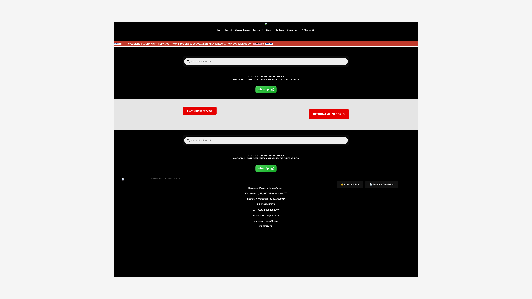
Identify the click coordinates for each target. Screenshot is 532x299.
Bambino (256, 30)
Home (219, 30)
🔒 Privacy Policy (350, 184)
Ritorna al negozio (329, 114)
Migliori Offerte (242, 30)
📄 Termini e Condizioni (381, 184)
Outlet (269, 30)
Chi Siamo (279, 30)
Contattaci (292, 30)
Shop (226, 30)
